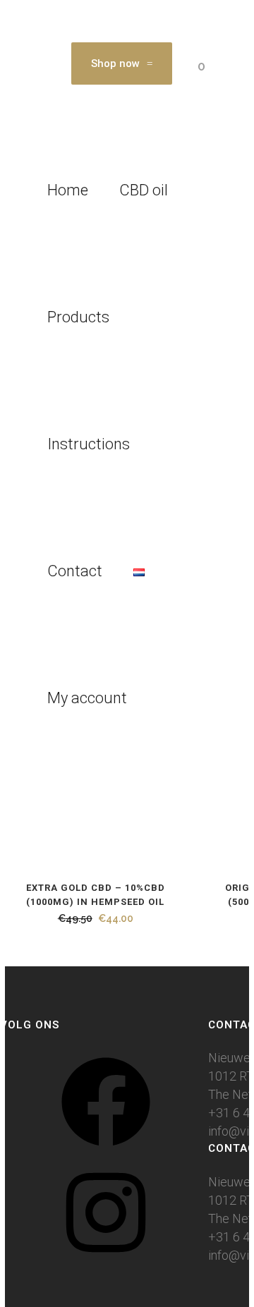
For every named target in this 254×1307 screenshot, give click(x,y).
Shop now (115, 63)
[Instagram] (106, 1260)
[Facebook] (106, 1150)
